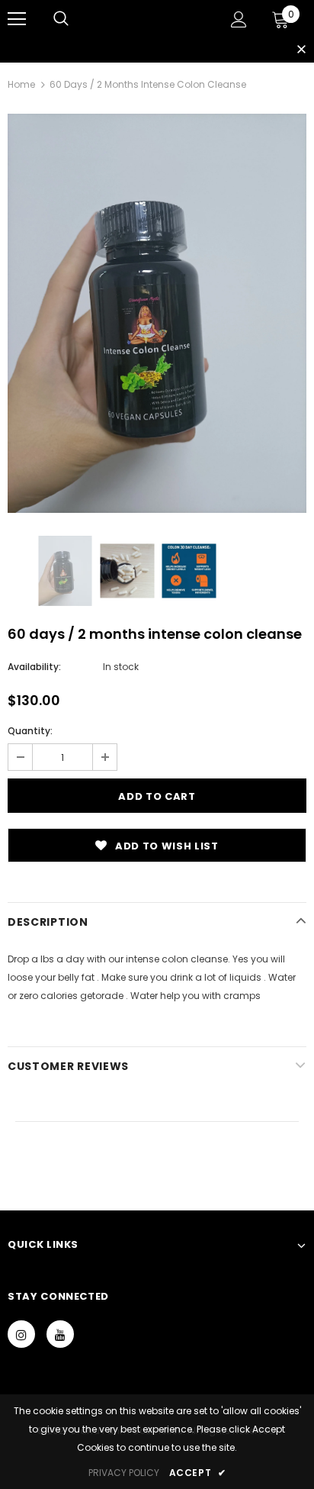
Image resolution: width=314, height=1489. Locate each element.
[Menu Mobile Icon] (17, 19)
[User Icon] (239, 19)
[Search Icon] (61, 19)
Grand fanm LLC (146, 18)
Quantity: (30, 730)
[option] (157, 313)
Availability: (34, 666)
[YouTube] (60, 1334)
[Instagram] (21, 1334)
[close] (301, 50)
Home (21, 84)
